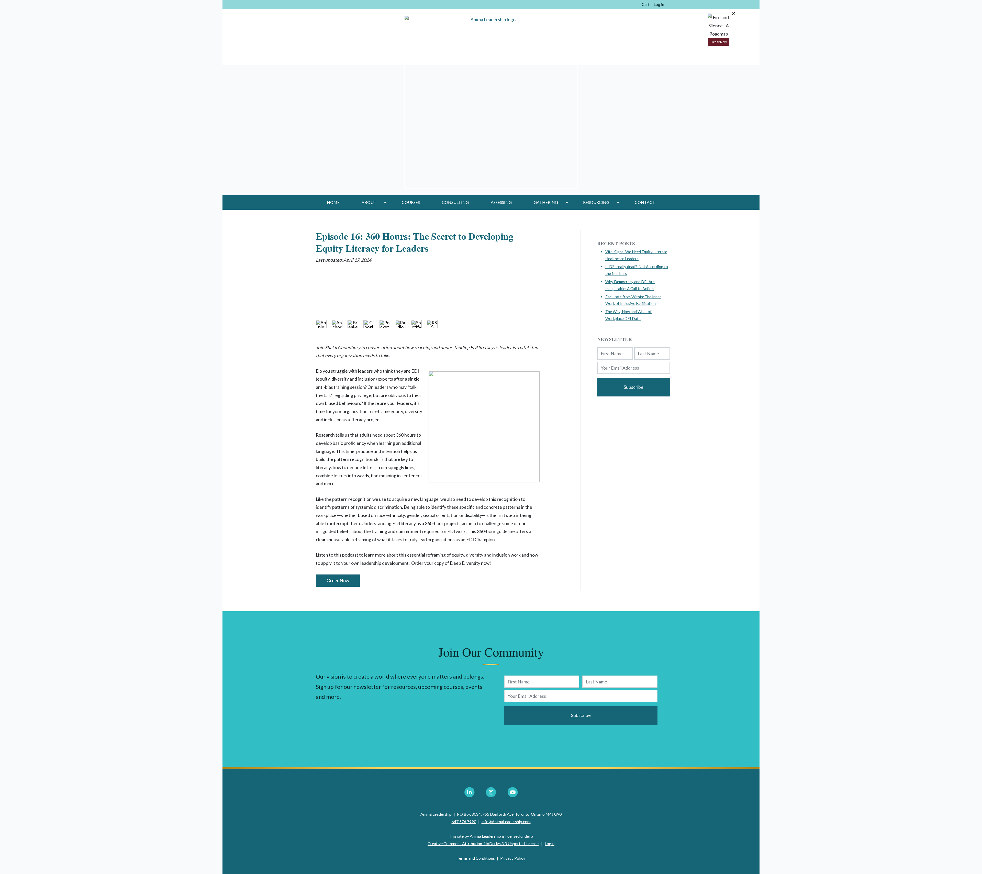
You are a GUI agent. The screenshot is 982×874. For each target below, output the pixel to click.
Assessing (501, 202)
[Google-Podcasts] (371, 324)
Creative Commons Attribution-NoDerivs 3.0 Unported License (483, 843)
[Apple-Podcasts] (324, 324)
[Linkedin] (469, 792)
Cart (646, 4)
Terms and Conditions (476, 858)
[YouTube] (512, 792)
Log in (659, 4)
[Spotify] (419, 324)
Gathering (546, 202)
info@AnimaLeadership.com (506, 821)
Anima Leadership (485, 836)
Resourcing (596, 202)
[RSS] (435, 324)
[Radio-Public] (403, 324)
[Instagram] (491, 792)
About (369, 202)
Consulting (455, 202)
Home (333, 202)
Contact (645, 202)
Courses (411, 202)
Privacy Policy (512, 858)
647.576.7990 (464, 821)
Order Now (338, 580)
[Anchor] (340, 324)
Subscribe (633, 387)
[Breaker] (355, 324)
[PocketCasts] (387, 324)
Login (549, 843)
